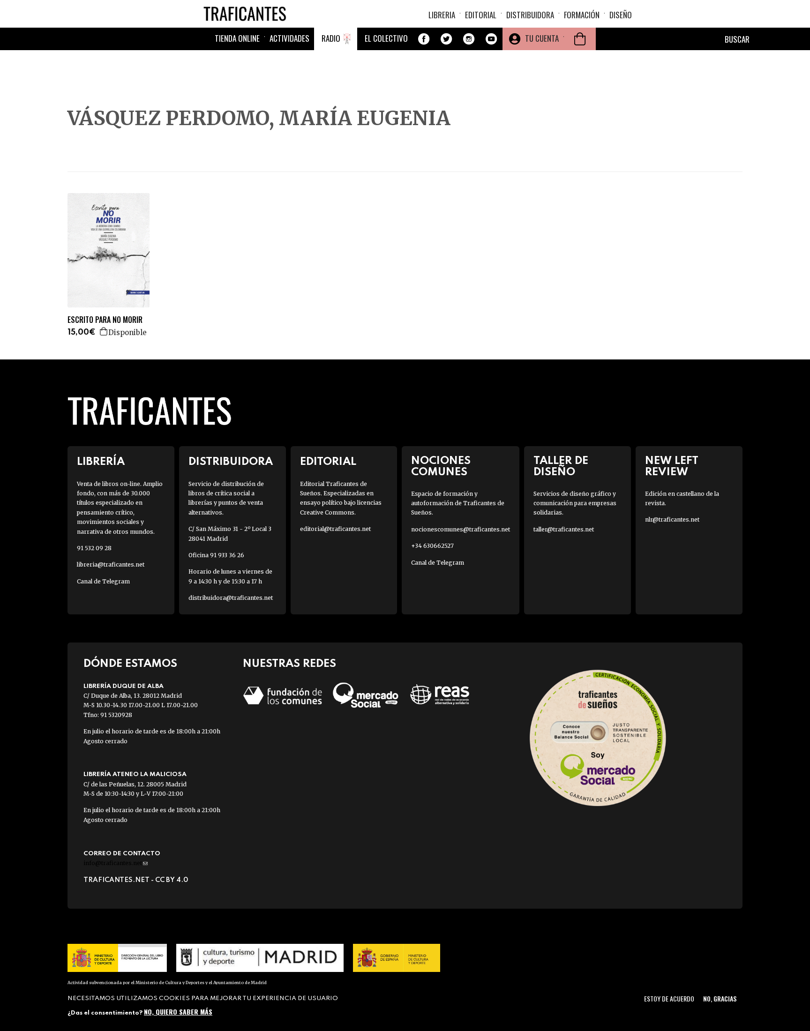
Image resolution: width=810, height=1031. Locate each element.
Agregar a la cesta (104, 331)
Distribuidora (530, 15)
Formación (582, 15)
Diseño (620, 15)
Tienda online (237, 38)
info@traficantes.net (115, 863)
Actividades (289, 38)
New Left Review (671, 466)
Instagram (469, 38)
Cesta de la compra (580, 38)
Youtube (491, 38)
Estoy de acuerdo (669, 998)
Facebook (423, 38)
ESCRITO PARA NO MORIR (105, 320)
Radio (331, 38)
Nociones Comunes (441, 466)
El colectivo (386, 38)
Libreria (441, 15)
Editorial (480, 15)
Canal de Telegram (103, 581)
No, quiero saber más (178, 1011)
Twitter (446, 38)
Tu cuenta (542, 38)
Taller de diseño (560, 466)
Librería (101, 461)
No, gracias (719, 998)
